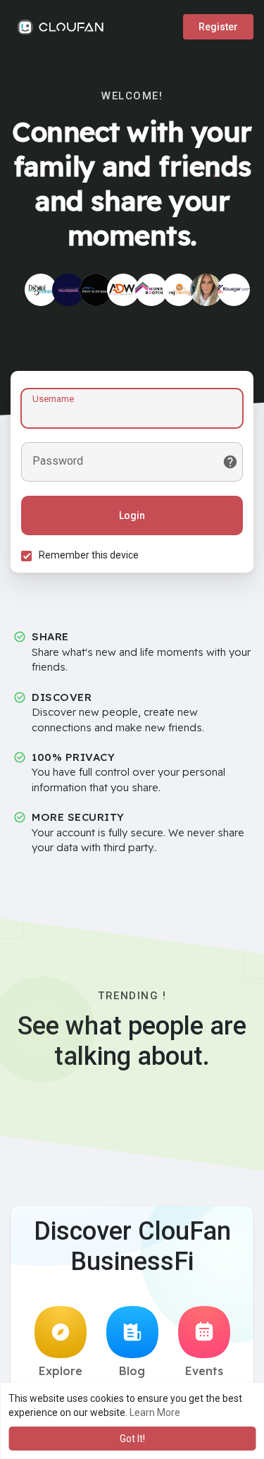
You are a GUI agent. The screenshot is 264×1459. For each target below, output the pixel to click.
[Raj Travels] (179, 290)
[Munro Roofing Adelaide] (151, 290)
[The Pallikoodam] (68, 290)
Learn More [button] (155, 1412)
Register (218, 26)
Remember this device (89, 555)
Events (204, 1371)
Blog (132, 1371)
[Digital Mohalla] (41, 290)
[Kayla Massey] (206, 290)
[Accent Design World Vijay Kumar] (123, 290)
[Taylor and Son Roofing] (96, 290)
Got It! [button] (132, 1438)
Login (132, 515)
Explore (60, 1371)
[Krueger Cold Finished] (234, 290)
